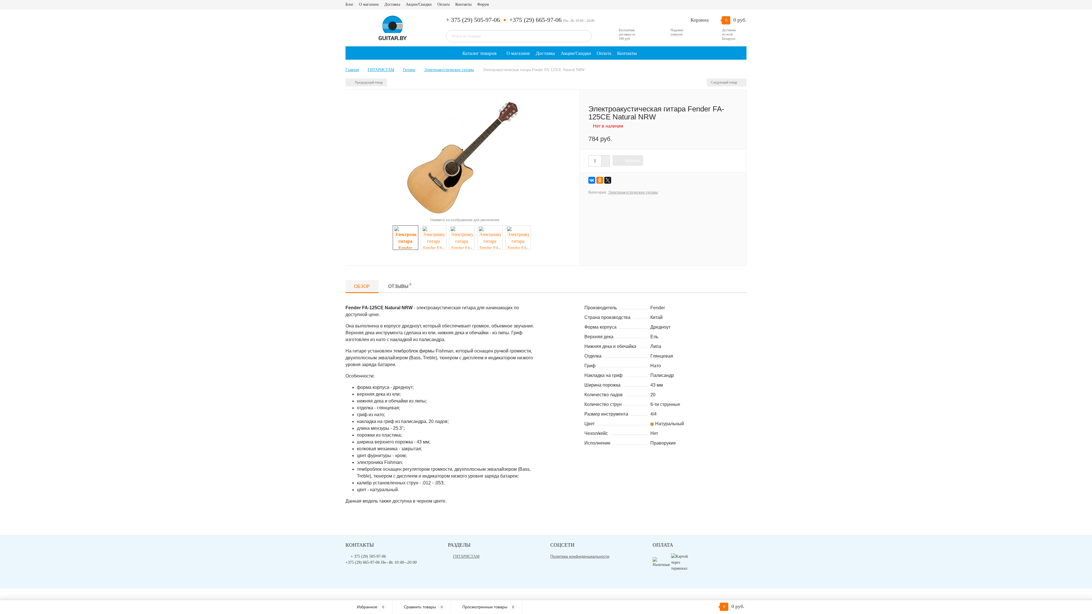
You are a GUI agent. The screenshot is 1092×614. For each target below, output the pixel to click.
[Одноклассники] (599, 180)
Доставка (392, 4)
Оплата (443, 4)
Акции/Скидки (419, 4)
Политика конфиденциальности (579, 556)
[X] (607, 180)
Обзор (362, 286)
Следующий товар (724, 82)
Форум (483, 4)
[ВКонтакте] (591, 180)
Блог (349, 4)
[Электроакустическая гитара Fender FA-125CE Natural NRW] (462, 157)
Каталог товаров (479, 53)
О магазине (369, 4)
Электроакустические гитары (633, 192)
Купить (632, 160)
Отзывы (399, 286)
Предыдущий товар (368, 82)
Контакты (463, 4)
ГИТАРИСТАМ (466, 556)
